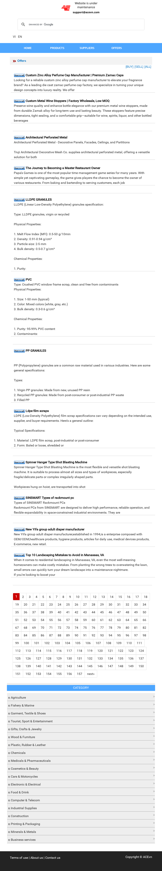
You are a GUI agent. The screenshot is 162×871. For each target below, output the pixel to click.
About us (36, 858)
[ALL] (147, 66)
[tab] (81, 697)
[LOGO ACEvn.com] (81, 7)
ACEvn (147, 857)
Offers (21, 60)
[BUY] (129, 66)
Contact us (52, 858)
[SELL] (139, 66)
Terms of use (19, 858)
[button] (81, 696)
